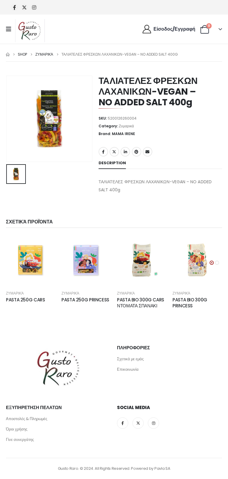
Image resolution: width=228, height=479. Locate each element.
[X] (24, 7)
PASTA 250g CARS (25, 300)
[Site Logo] (30, 30)
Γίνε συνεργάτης (20, 439)
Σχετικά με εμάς (130, 359)
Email (147, 151)
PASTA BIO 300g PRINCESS (189, 303)
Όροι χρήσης (16, 429)
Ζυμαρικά (126, 126)
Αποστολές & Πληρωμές (26, 419)
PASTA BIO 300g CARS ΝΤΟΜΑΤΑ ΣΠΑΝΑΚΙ (140, 303)
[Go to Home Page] (8, 54)
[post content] (31, 260)
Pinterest (136, 151)
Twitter (114, 151)
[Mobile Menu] (10, 29)
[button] (211, 262)
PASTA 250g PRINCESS (85, 300)
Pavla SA (162, 468)
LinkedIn (125, 151)
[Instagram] (34, 7)
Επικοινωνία (128, 369)
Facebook (103, 151)
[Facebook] (14, 7)
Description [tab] (112, 163)
